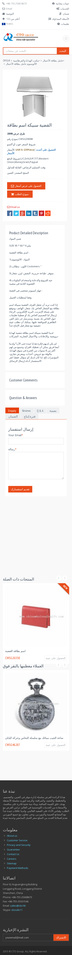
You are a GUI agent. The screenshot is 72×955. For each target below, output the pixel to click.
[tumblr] (35, 213)
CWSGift (6, 60)
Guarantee (13, 849)
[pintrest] (41, 213)
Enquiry (12, 411)
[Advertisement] (36, 532)
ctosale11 (16, 910)
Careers (11, 858)
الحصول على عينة (59, 656)
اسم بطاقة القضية (21, 649)
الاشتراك (61, 937)
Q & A (40, 411)
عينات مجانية (62, 3)
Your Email (15, 435)
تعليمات (65, 24)
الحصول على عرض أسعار (27, 186)
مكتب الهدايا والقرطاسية (26, 60)
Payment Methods (17, 868)
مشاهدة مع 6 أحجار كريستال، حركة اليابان (34, 736)
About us (12, 835)
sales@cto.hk (18, 905)
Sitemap (12, 863)
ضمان (66, 13)
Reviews (26, 411)
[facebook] (9, 213)
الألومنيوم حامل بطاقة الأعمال (21, 64)
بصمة (53, 411)
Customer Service (17, 840)
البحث (62, 51)
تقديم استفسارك (20, 489)
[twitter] (16, 213)
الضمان (13, 416)
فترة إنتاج (30, 416)
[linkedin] (28, 213)
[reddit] (47, 213)
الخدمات (64, 8)
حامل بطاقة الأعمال (53, 60)
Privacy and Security (19, 845)
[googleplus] (22, 213)
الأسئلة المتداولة (60, 19)
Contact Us (13, 854)
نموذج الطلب (21, 194)
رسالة (12, 449)
